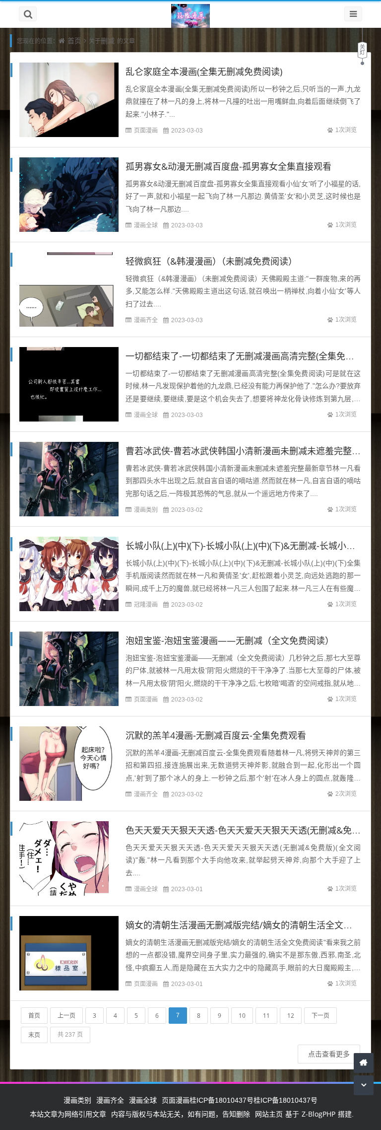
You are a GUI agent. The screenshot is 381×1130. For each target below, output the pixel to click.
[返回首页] (364, 1062)
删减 (108, 40)
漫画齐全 (146, 320)
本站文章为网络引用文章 (68, 1114)
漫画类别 (146, 509)
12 (290, 1015)
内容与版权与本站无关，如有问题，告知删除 (180, 1114)
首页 (74, 40)
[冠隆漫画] (190, 16)
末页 (34, 1035)
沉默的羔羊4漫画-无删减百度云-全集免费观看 (216, 735)
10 (242, 1015)
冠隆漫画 (146, 604)
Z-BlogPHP (318, 1114)
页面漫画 (146, 130)
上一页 (66, 1015)
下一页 (320, 1015)
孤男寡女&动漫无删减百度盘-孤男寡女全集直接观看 (228, 166)
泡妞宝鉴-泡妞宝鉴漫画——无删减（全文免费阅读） (230, 640)
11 (266, 1015)
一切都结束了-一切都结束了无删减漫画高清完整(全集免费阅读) (250, 356)
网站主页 (269, 1114)
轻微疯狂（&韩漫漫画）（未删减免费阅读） (211, 261)
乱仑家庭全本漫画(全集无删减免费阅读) (204, 71)
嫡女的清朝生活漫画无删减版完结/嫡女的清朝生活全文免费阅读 (252, 925)
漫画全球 (146, 225)
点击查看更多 (329, 1054)
